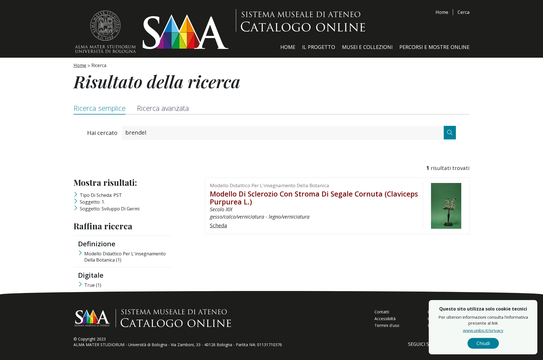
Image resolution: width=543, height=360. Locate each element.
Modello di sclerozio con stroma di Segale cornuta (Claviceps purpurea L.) (314, 197)
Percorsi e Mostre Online (434, 47)
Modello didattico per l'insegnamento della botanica (125, 257)
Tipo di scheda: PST (101, 195)
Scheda (218, 225)
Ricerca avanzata (163, 108)
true (92, 285)
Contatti (381, 311)
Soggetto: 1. (92, 202)
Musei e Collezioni (367, 47)
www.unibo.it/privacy (483, 330)
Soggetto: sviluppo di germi (109, 209)
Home (442, 12)
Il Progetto (318, 47)
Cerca (463, 12)
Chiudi (483, 343)
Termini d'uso (386, 325)
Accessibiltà (385, 318)
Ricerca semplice (100, 108)
